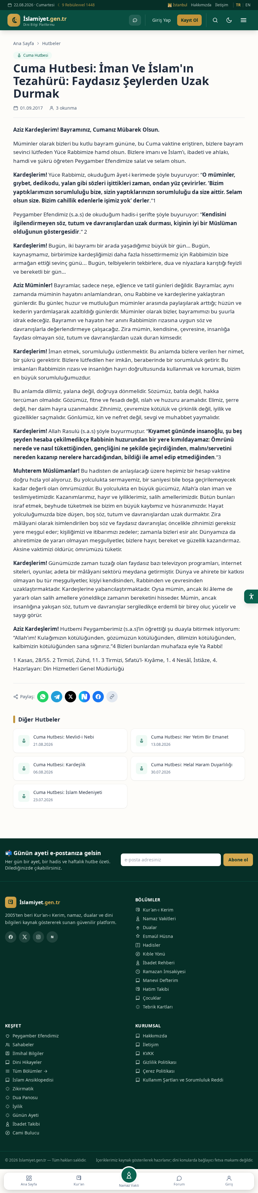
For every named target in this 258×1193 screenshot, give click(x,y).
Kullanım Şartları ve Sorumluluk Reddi (183, 1080)
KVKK (148, 1053)
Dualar (150, 927)
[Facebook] (10, 937)
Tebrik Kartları (158, 1007)
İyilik (17, 1106)
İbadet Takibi (26, 1124)
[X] (24, 937)
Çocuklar (152, 998)
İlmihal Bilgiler (28, 1053)
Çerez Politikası (159, 1071)
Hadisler (151, 945)
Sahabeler (23, 1044)
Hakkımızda (201, 5)
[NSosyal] (52, 937)
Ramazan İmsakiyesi (164, 971)
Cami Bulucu (26, 1133)
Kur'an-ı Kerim (158, 910)
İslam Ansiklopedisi (33, 1080)
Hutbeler (51, 43)
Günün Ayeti (26, 1115)
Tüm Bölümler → (30, 1071)
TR (238, 5)
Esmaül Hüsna (158, 936)
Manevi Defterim (160, 980)
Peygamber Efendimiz (36, 1036)
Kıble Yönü (154, 954)
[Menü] (243, 20)
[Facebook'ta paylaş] (98, 696)
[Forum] (135, 20)
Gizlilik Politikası (160, 1062)
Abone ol (238, 860)
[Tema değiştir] (229, 20)
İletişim (221, 5)
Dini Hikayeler (27, 1062)
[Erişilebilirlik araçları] (251, 596)
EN (247, 5)
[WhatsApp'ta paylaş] (42, 696)
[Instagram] (38, 937)
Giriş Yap (161, 20)
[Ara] (215, 20)
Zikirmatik (23, 1089)
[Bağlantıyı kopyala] (112, 696)
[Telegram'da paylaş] (56, 696)
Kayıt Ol (189, 20)
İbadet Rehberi (159, 963)
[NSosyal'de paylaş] (84, 696)
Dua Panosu (25, 1097)
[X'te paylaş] (70, 696)
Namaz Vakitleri (159, 919)
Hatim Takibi (156, 989)
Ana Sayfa (23, 43)
